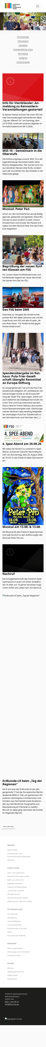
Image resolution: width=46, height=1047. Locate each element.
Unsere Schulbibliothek (16, 887)
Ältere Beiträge (8, 826)
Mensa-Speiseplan (15, 948)
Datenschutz (12, 975)
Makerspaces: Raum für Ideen (19, 901)
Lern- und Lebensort (15, 873)
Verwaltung (12, 917)
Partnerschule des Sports (17, 898)
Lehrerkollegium (14, 921)
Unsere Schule (13, 868)
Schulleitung (12, 914)
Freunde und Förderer (16, 935)
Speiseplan (23, 45)
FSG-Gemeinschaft (14, 909)
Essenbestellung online (23, 49)
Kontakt (10, 963)
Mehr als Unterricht (15, 880)
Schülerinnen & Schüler (17, 928)
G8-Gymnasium (13, 894)
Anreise (10, 968)
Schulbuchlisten (14, 955)
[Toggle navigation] (37, 6)
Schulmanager (23, 37)
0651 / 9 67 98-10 (12, 1001)
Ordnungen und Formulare (18, 952)
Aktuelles (11, 845)
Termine (10, 860)
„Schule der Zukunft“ (15, 890)
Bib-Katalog (23, 53)
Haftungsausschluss (15, 972)
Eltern (9, 932)
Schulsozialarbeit (14, 925)
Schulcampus (23, 41)
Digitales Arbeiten (14, 883)
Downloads (11, 943)
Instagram (23, 58)
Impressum (12, 979)
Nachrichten (12, 850)
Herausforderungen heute (18, 876)
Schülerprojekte (23, 62)
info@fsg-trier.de (12, 1004)
